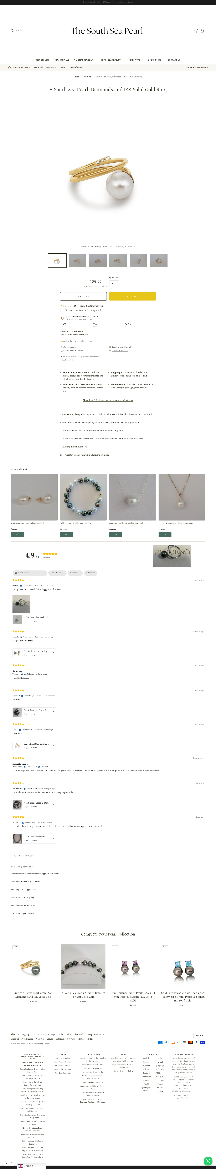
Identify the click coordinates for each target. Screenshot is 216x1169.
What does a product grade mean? (26, 881)
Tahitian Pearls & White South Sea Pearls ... (77, 523)
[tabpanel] (108, 707)
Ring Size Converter (63, 1073)
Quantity (113, 277)
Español (146, 1062)
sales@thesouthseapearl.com (183, 1091)
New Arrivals (62, 60)
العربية (160, 1062)
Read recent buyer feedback (72, 331)
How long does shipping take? (24, 889)
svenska (160, 1087)
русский (146, 1065)
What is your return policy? (23, 897)
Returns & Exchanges (47, 1034)
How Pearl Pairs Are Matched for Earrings (32, 1136)
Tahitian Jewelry (83, 60)
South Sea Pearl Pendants (93, 1082)
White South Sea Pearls (93, 1068)
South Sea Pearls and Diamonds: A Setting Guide (32, 1116)
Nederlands (146, 1076)
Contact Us (174, 60)
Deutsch (146, 1073)
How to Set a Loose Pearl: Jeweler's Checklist (32, 1130)
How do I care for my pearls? (23, 905)
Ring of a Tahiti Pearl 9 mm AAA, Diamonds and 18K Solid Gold (33, 995)
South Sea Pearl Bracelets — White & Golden (93, 1094)
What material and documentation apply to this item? (35, 874)
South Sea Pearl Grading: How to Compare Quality (33, 1097)
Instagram (60, 1039)
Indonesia (160, 1069)
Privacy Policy (79, 1034)
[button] (172, 556)
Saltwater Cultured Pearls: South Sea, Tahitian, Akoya (32, 1156)
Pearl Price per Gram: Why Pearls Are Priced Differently (32, 1090)
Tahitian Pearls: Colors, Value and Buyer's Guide (32, 1077)
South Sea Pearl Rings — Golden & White (93, 1088)
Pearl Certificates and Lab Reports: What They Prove (32, 1149)
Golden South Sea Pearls (93, 1072)
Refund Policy (65, 1034)
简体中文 (160, 1065)
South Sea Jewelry (111, 60)
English (198, 1035)
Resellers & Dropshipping (22, 1039)
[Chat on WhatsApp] (208, 1161)
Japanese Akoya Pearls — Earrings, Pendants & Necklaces (93, 1101)
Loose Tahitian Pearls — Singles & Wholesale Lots (93, 1060)
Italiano (146, 1069)
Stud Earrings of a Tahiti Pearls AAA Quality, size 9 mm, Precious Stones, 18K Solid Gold (183, 997)
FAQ (90, 1034)
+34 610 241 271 (183, 1088)
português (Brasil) (146, 1089)
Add (17, 534)
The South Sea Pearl (25, 1043)
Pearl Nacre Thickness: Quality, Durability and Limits (32, 1103)
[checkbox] (90, 573)
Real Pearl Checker (62, 1065)
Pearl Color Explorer (62, 1069)
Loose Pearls (155, 60)
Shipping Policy (28, 1034)
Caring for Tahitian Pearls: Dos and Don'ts (123, 1066)
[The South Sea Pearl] (108, 30)
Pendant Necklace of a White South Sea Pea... (177, 523)
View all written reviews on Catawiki (75, 335)
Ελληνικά (160, 1080)
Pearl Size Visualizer (63, 1058)
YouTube (71, 1039)
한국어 (160, 1058)
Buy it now (133, 296)
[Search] (12, 30)
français (146, 1080)
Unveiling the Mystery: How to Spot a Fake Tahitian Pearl (123, 1060)
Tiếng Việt (160, 1076)
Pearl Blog (40, 1039)
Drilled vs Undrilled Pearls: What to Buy (32, 1143)
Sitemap (81, 1039)
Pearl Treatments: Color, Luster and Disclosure (32, 1110)
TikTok (90, 1039)
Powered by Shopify (42, 1043)
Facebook (188, 1095)
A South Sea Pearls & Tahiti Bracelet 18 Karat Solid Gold (83, 995)
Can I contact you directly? (23, 913)
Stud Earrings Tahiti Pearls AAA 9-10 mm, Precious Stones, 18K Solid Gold (133, 997)
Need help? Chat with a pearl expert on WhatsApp (108, 400)
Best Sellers (42, 60)
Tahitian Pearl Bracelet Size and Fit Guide (32, 1123)
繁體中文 (160, 1073)
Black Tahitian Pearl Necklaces (93, 1064)
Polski (160, 1084)
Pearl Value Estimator (63, 1062)
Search (50, 1039)
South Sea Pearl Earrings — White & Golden (93, 1077)
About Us (15, 1034)
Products (87, 77)
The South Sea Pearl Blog (123, 1071)
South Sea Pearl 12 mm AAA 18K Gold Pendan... (127, 523)
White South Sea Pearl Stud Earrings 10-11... (28, 523)
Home (76, 77)
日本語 (146, 1084)
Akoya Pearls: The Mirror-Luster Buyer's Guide (32, 1084)
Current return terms (120, 351)
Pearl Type (134, 60)
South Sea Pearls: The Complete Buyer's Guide (32, 1071)
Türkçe (160, 1091)
